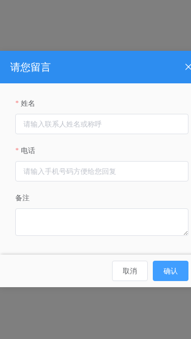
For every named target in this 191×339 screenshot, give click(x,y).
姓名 (28, 103)
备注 (22, 198)
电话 (28, 151)
